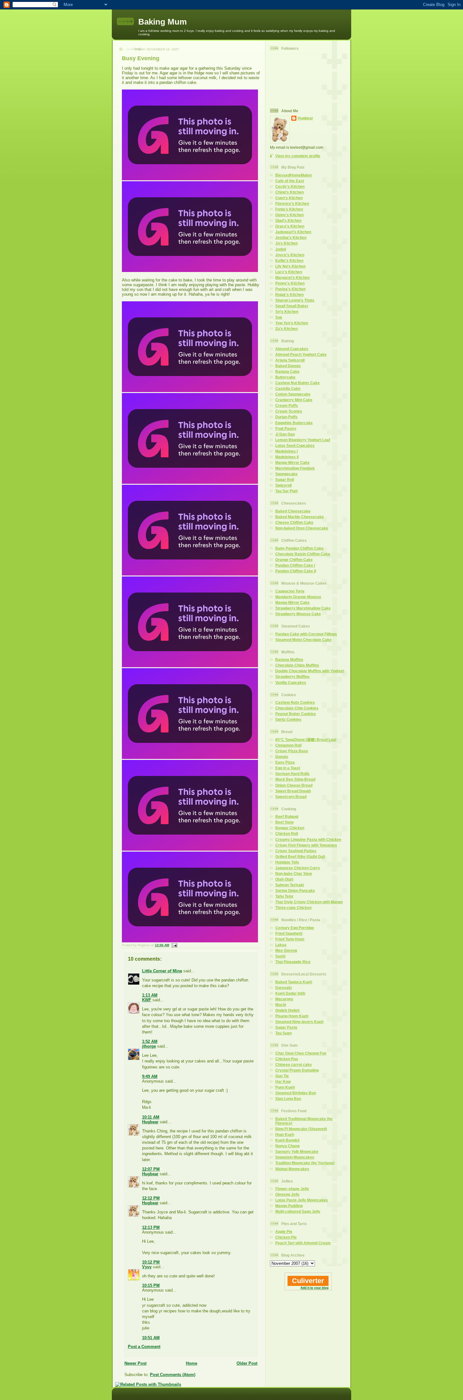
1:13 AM (149, 995)
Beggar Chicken (289, 828)
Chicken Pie (286, 1237)
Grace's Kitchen (289, 226)
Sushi (280, 956)
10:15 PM (151, 1285)
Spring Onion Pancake (295, 890)
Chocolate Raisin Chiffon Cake (302, 554)
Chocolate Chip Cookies (296, 708)
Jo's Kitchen (286, 243)
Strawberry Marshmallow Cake (303, 608)
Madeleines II (287, 457)
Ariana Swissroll (290, 360)
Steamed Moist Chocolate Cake (303, 640)
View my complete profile (297, 156)
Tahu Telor (284, 896)
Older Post (247, 1363)
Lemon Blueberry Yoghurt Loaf (302, 440)
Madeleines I (286, 451)
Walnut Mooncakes (292, 1169)
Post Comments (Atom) (172, 1374)
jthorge (149, 1046)
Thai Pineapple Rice (293, 962)
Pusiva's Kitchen (290, 289)
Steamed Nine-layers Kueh (299, 1022)
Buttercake (285, 377)
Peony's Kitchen (290, 283)
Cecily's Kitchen (290, 186)
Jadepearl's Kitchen (293, 232)
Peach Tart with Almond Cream (303, 1243)
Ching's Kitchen (289, 192)
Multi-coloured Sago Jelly (297, 1211)
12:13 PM (151, 1227)
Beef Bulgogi (286, 816)
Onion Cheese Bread (293, 785)
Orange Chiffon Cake (294, 560)
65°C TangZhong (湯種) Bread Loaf (305, 740)
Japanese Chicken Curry (297, 868)
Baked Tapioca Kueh (293, 982)
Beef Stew (284, 822)
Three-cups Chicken (293, 907)
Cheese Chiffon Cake (294, 522)
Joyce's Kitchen (289, 255)
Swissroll (283, 485)
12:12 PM (151, 1198)
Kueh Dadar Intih (290, 993)
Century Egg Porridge (294, 928)
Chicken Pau (286, 1059)
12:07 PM (151, 1169)
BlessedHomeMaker (293, 175)
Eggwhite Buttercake (294, 423)
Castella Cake (287, 388)
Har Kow (283, 1081)
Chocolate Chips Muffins (297, 665)
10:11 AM (150, 1117)
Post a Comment (144, 1346)
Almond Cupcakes (291, 349)
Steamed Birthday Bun (295, 1093)
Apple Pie (283, 1231)
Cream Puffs (286, 405)
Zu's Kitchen (286, 329)
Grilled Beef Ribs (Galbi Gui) (300, 856)
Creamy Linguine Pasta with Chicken (308, 839)
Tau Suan (283, 1033)
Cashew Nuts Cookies (295, 702)
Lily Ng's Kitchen (290, 266)
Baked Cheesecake (293, 511)
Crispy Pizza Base (291, 751)
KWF (146, 1000)
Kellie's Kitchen (289, 260)
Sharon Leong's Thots (294, 300)
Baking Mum (162, 21)
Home (191, 1363)
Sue (278, 317)
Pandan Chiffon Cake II (295, 571)
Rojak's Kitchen (289, 294)
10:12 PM (151, 1262)
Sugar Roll (284, 479)
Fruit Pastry (285, 428)
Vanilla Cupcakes (290, 682)
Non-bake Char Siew (293, 873)
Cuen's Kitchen (289, 198)
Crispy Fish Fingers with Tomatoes (306, 845)
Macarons (284, 999)
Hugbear (150, 1121)
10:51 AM (151, 1337)
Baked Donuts (288, 366)
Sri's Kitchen (286, 312)
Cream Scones (288, 411)
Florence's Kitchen (292, 203)
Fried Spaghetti (288, 933)
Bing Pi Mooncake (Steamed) (301, 1129)
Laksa (280, 945)
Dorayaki (283, 988)
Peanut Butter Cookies (295, 714)
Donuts (281, 757)
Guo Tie (282, 1076)
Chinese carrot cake (293, 1064)
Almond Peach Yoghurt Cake (301, 354)
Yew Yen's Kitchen (291, 323)
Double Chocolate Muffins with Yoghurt (309, 671)
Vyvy (146, 1266)
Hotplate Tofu (287, 862)
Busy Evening (140, 58)
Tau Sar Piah (286, 491)
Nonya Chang (287, 1146)
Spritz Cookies (288, 719)
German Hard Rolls (292, 774)
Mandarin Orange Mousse (298, 597)
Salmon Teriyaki (289, 885)
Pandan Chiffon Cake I (295, 565)
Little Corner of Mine (162, 971)
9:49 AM (149, 1076)
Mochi (280, 1005)
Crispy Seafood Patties (296, 851)
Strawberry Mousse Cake (298, 614)
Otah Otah (284, 879)
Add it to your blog (314, 1287)
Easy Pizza (285, 762)
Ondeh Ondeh (287, 1010)
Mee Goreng (286, 950)
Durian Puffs (286, 417)
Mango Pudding (289, 1206)
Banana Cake (287, 371)
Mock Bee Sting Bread (295, 779)
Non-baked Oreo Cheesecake (301, 528)
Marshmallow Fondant (295, 468)
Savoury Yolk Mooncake (296, 1151)
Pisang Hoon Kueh (291, 1016)
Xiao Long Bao (288, 1098)
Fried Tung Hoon (289, 939)
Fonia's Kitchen (289, 209)
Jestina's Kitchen (290, 237)
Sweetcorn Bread (290, 797)
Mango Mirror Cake (292, 462)
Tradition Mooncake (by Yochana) (304, 1163)
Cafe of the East (289, 181)
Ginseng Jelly (287, 1194)
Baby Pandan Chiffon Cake (299, 548)
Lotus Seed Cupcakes (295, 445)
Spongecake (286, 474)
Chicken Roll (286, 833)
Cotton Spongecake (293, 394)
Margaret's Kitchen (292, 277)
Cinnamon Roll (288, 745)
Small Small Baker (291, 306)
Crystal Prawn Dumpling (297, 1070)
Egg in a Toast (287, 768)
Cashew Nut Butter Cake (297, 383)
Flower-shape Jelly (292, 1189)
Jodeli (280, 249)
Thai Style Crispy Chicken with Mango (309, 902)
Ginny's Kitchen (289, 215)
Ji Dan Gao (285, 434)
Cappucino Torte (290, 591)
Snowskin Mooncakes (294, 1157)
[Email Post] (173, 945)
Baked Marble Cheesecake (299, 517)
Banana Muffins (289, 659)
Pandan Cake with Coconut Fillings (306, 634)
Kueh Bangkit (287, 1140)
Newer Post (135, 1363)
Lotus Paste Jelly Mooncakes (301, 1200)
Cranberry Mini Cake (293, 400)
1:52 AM (149, 1041)
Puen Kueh (285, 1087)
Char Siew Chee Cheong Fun (300, 1053)
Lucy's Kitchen (288, 272)
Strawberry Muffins (292, 676)
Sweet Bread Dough (293, 791)
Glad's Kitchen (288, 220)
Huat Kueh (284, 1134)
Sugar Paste (286, 1027)
